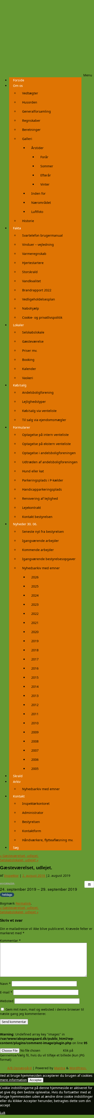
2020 (35, 632)
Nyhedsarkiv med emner (41, 568)
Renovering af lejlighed (40, 498)
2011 (35, 714)
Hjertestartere (33, 263)
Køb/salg (19, 385)
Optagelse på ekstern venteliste (46, 444)
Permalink (23, 903)
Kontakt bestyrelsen (37, 517)
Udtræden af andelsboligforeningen (50, 462)
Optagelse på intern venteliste (45, 434)
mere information (13, 1080)
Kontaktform (31, 831)
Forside (18, 80)
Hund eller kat (33, 471)
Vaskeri (27, 378)
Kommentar (10, 940)
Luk (2, 1112)
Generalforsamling (36, 111)
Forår (44, 157)
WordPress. (78, 1068)
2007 (35, 750)
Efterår (45, 175)
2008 (35, 741)
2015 (35, 677)
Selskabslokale (33, 332)
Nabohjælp (30, 308)
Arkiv (17, 781)
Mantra (59, 1068)
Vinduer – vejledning (38, 244)
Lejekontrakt (31, 507)
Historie (28, 221)
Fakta (17, 228)
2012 (35, 705)
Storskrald (30, 272)
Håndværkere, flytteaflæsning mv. (47, 840)
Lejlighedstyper (34, 401)
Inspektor (11, 875)
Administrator (32, 812)
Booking (28, 359)
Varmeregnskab (34, 253)
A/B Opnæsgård (19, 1068)
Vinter (45, 184)
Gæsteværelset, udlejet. (19, 856)
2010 (35, 723)
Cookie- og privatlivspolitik (42, 317)
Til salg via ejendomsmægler (44, 420)
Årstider (37, 148)
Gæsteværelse (33, 341)
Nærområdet (41, 202)
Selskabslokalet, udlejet (19, 860)
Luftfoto (37, 212)
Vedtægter (30, 93)
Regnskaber (31, 120)
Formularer (21, 427)
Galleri (27, 139)
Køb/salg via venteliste (39, 411)
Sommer (46, 166)
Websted (6, 1001)
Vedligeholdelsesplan (38, 299)
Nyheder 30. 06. (25, 524)
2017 (35, 659)
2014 (35, 686)
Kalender (29, 369)
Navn (5, 983)
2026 (35, 577)
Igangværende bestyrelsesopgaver (49, 559)
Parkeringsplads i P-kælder (42, 480)
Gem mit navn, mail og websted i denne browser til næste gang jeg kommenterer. (42, 1011)
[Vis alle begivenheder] (89, 884)
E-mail (6, 992)
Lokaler (18, 325)
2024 (35, 595)
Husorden (29, 102)
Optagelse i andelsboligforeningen (49, 453)
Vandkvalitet (31, 281)
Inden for (38, 193)
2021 (35, 623)
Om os (18, 85)
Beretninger (31, 129)
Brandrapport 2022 (36, 290)
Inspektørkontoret (36, 803)
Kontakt (19, 796)
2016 (35, 668)
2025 (35, 586)
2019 (35, 641)
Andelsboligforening (38, 392)
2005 (35, 768)
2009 (35, 732)
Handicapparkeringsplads (42, 489)
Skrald (18, 776)
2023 (35, 604)
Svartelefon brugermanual (42, 235)
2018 (35, 650)
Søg (16, 847)
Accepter (36, 1080)
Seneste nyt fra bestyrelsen (43, 531)
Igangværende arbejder (40, 540)
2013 (35, 696)
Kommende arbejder (38, 550)
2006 (35, 759)
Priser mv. (29, 350)
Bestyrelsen (31, 822)
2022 (35, 613)
